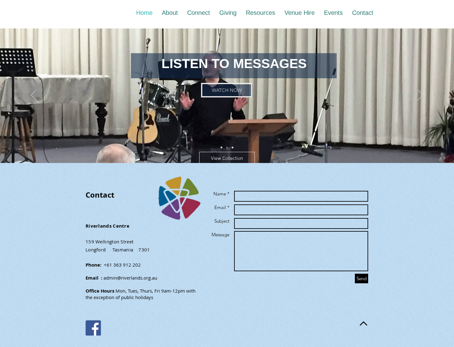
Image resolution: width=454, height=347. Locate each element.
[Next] (420, 95)
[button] (227, 158)
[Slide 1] (221, 147)
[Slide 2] (227, 147)
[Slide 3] (232, 147)
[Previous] (33, 95)
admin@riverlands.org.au (130, 278)
